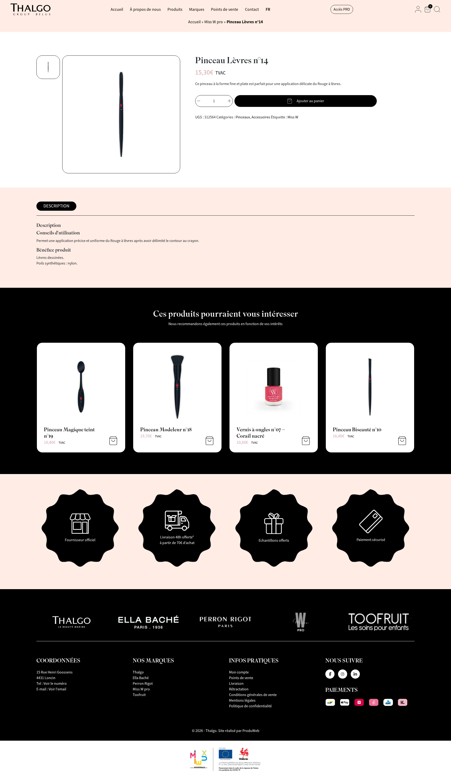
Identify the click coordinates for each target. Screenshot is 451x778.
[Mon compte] (418, 9)
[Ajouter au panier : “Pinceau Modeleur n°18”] (209, 440)
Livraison (236, 683)
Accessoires (261, 117)
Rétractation (239, 689)
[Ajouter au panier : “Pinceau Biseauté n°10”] (402, 440)
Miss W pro (213, 21)
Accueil (117, 9)
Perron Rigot (143, 683)
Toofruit (139, 694)
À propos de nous (145, 9)
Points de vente (224, 9)
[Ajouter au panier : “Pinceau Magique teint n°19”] (113, 440)
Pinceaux (243, 117)
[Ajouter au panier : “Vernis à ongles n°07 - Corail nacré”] (306, 440)
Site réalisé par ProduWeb (238, 731)
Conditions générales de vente (253, 694)
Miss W (293, 117)
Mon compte (239, 672)
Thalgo (138, 672)
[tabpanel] (225, 245)
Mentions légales (242, 700)
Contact (252, 9)
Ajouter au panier (310, 101)
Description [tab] (56, 206)
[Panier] (427, 9)
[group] (48, 67)
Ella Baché (141, 678)
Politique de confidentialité (250, 706)
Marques (196, 9)
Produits (174, 9)
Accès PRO (342, 9)
